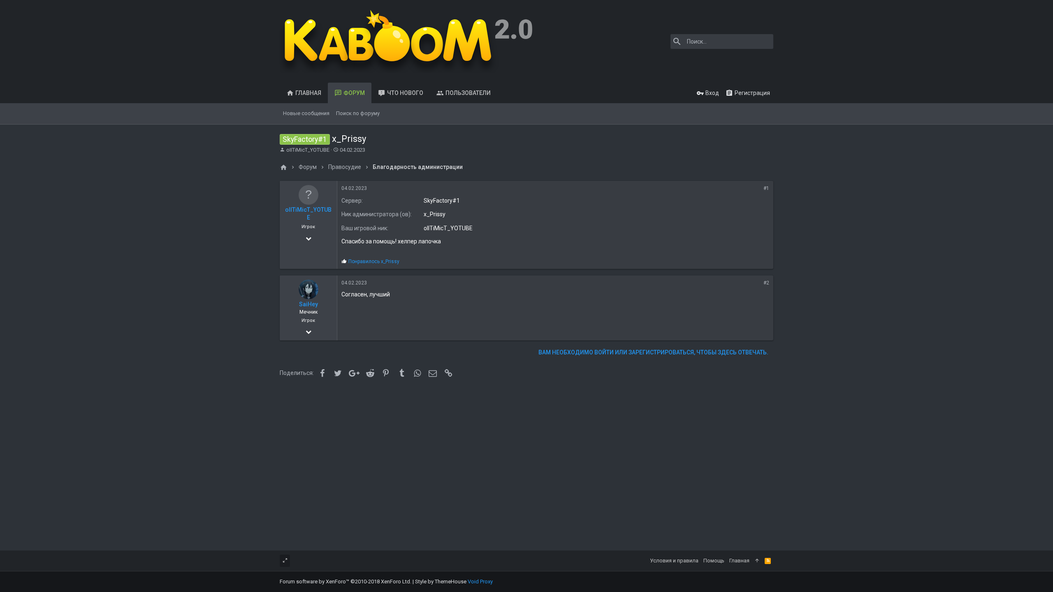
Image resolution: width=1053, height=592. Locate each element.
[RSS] (767, 561)
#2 (766, 283)
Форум (354, 93)
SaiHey (308, 304)
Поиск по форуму (358, 113)
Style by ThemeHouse (440, 581)
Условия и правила (674, 560)
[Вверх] (757, 561)
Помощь (713, 560)
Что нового (405, 93)
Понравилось (373, 261)
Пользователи (468, 93)
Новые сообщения (306, 113)
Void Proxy (480, 581)
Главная (308, 93)
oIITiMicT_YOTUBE (307, 150)
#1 (766, 188)
